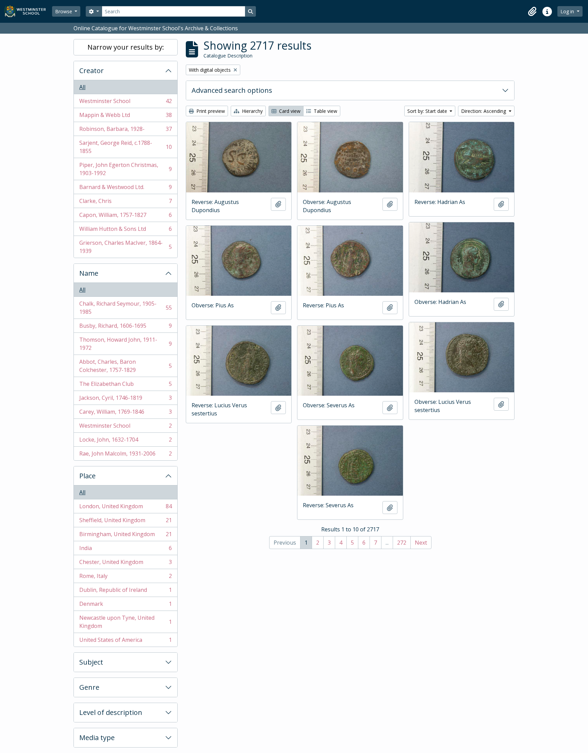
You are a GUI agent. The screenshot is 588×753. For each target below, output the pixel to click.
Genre (89, 687)
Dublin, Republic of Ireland (125, 591)
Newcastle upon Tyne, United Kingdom (125, 622)
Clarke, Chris (125, 202)
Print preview (210, 111)
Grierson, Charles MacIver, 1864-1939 (125, 247)
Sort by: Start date (427, 111)
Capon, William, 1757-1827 (125, 216)
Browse (64, 11)
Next (421, 542)
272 (401, 542)
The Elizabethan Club (125, 385)
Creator (91, 70)
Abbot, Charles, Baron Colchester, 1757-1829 (125, 366)
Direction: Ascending (484, 111)
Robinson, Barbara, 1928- (125, 130)
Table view (324, 111)
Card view (289, 111)
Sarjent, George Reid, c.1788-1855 (125, 147)
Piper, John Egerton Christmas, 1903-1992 (125, 169)
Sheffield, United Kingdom (125, 521)
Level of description (110, 712)
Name (88, 273)
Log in (567, 11)
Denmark (125, 605)
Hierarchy (252, 111)
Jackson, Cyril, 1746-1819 (125, 399)
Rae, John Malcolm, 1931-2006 (125, 455)
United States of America (125, 641)
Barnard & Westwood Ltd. (125, 188)
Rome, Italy (125, 577)
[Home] (28, 11)
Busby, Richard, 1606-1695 (125, 327)
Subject (91, 662)
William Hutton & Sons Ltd (125, 230)
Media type (97, 737)
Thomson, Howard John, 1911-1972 (125, 344)
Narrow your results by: (125, 47)
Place (87, 475)
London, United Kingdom (125, 507)
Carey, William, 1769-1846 (125, 413)
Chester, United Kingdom (125, 563)
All (82, 87)
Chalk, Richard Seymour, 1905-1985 (125, 307)
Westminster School (125, 102)
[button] (532, 11)
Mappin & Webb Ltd (125, 116)
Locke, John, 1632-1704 (125, 441)
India (125, 549)
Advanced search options (232, 90)
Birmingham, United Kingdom (125, 535)
